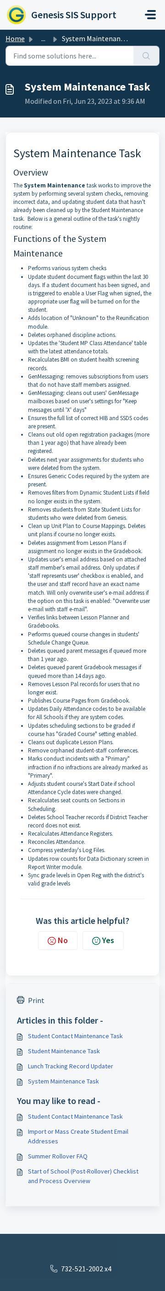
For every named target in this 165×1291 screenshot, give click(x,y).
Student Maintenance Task (64, 1051)
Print (36, 1000)
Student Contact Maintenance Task (75, 1036)
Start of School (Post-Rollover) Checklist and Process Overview (83, 1176)
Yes (108, 940)
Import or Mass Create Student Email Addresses (78, 1136)
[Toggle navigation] (150, 14)
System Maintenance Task (63, 1081)
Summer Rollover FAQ (58, 1156)
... (43, 38)
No (63, 940)
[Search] (146, 56)
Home (15, 38)
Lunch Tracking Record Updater (70, 1066)
